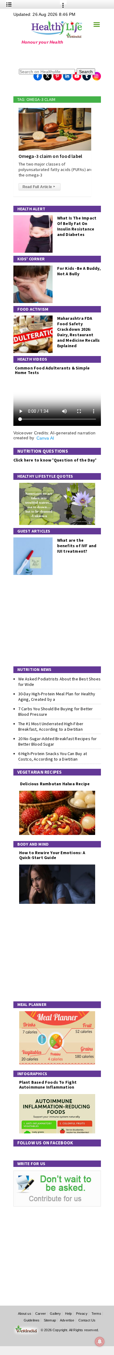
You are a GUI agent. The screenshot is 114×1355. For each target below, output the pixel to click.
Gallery (55, 1313)
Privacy (82, 1313)
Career (40, 1313)
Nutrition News (34, 669)
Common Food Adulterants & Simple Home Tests (52, 370)
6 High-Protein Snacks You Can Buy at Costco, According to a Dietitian (52, 756)
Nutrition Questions (42, 451)
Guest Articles (33, 531)
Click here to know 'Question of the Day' (54, 460)
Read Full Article (38, 187)
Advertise (67, 1320)
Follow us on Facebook (45, 1143)
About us (24, 1313)
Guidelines (32, 1320)
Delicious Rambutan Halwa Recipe (54, 784)
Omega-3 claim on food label (50, 156)
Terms (96, 1313)
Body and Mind (33, 844)
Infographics (32, 1073)
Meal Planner (32, 1004)
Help (68, 1313)
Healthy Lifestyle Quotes (45, 476)
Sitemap (50, 1320)
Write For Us (31, 1163)
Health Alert (31, 209)
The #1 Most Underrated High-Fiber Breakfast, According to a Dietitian (51, 726)
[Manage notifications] (100, 1341)
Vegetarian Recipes (39, 772)
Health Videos (32, 359)
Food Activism (33, 309)
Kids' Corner (31, 259)
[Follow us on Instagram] (96, 74)
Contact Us (87, 1320)
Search (86, 71)
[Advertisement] (51, 56)
